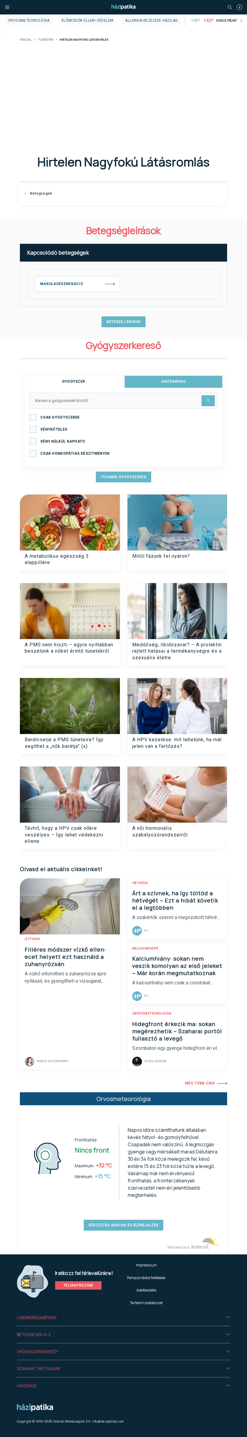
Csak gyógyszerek (60, 417)
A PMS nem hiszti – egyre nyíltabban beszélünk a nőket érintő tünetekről (69, 648)
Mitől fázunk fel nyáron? (161, 556)
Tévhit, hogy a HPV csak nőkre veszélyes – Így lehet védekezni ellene (64, 834)
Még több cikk (200, 1083)
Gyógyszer (73, 381)
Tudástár (45, 40)
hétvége (140, 883)
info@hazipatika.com (108, 1421)
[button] (123, 1317)
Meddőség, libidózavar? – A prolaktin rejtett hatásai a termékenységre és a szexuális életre (177, 651)
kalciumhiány (145, 948)
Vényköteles (53, 429)
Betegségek (40, 193)
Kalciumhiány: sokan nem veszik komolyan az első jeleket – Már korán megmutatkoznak (177, 966)
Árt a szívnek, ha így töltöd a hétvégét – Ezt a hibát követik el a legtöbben (175, 900)
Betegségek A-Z (34, 1334)
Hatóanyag (173, 381)
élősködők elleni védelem (87, 20)
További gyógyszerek (123, 477)
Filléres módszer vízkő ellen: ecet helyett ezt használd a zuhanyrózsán (65, 957)
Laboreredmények (37, 1317)
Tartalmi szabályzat (146, 1302)
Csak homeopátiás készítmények (75, 453)
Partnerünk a (178, 1247)
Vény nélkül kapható (62, 441)
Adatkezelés (146, 1290)
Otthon (32, 939)
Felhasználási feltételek (146, 1277)
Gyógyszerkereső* (37, 1351)
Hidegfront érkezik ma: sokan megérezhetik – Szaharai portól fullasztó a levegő (177, 1031)
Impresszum (146, 1265)
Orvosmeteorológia (29, 20)
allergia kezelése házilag (151, 20)
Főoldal (26, 40)
